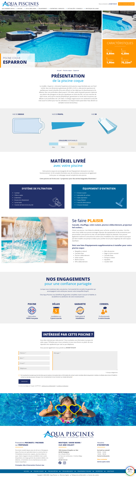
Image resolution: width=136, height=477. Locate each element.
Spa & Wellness (31, 8)
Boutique (110, 471)
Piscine (19, 8)
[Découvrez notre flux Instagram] (64, 463)
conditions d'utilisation (62, 386)
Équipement (43, 8)
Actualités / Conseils (75, 8)
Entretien (99, 471)
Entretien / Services (57, 8)
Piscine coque (67, 70)
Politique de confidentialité (79, 475)
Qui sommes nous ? (8, 8)
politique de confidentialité (48, 386)
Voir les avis (130, 472)
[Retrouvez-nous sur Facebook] (60, 463)
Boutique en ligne (92, 8)
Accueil (59, 70)
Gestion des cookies (93, 475)
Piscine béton (53, 471)
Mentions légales (64, 475)
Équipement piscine (84, 471)
